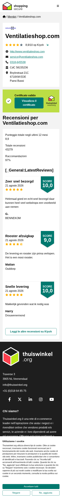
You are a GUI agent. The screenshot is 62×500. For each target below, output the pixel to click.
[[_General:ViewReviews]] (47, 45)
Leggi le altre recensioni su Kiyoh (31, 331)
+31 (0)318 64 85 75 (14, 390)
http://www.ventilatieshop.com (27, 51)
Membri (12, 16)
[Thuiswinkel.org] (15, 6)
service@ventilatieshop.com (26, 56)
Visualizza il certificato (29, 102)
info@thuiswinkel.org (15, 384)
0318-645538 (18, 62)
